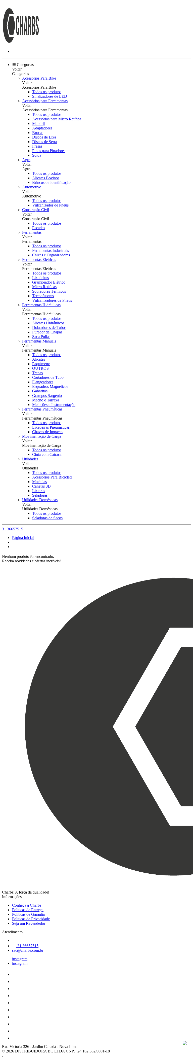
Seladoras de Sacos (47, 518)
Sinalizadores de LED (49, 96)
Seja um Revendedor (28, 923)
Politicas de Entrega (27, 910)
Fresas (37, 146)
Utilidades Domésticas (40, 500)
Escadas (38, 228)
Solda (36, 155)
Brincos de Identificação (51, 182)
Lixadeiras (40, 278)
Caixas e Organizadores (51, 255)
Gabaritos (39, 391)
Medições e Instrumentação (53, 404)
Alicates (38, 359)
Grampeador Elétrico (48, 282)
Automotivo (31, 187)
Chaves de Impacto (47, 432)
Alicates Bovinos (45, 178)
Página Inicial (23, 537)
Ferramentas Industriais (50, 250)
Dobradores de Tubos (49, 327)
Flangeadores (42, 382)
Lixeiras (38, 491)
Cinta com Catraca (47, 454)
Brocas (37, 132)
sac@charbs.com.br (27, 950)
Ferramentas (31, 232)
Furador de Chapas (47, 332)
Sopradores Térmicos (49, 291)
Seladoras (39, 495)
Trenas (37, 373)
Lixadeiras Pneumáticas (51, 427)
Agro (26, 160)
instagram (19, 959)
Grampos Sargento (47, 395)
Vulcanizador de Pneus (50, 205)
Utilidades (30, 459)
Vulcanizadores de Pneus (52, 300)
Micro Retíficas (44, 287)
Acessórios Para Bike (39, 78)
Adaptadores (42, 128)
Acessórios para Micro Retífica (56, 119)
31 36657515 (12, 529)
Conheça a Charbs (26, 905)
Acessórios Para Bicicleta (52, 477)
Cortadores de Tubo (48, 377)
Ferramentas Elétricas (39, 259)
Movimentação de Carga (41, 436)
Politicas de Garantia (28, 914)
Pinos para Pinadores (48, 151)
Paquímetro (41, 364)
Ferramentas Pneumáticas (42, 409)
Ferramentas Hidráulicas (41, 305)
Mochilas (39, 482)
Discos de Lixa (44, 137)
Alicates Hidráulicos (48, 323)
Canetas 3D (41, 486)
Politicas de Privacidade (31, 919)
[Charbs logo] (21, 43)
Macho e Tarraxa (45, 400)
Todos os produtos (46, 92)
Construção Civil (35, 210)
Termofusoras (43, 296)
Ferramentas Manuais (39, 341)
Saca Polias (41, 336)
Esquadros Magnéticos (50, 386)
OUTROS (40, 368)
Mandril (38, 123)
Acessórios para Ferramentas (45, 101)
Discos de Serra (44, 142)
